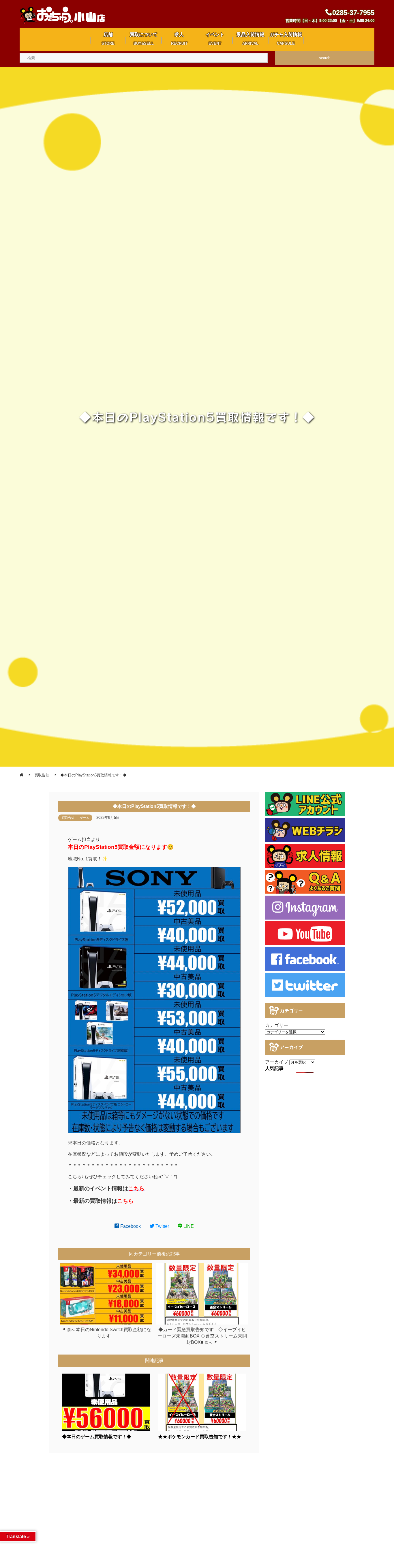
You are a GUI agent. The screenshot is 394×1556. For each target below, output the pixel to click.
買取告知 (68, 817)
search (324, 58)
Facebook (130, 1226)
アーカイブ (276, 1062)
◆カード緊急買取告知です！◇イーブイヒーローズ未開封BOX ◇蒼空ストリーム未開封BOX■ (202, 1336)
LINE (188, 1226)
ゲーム (84, 817)
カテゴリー (276, 1025)
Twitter (161, 1226)
